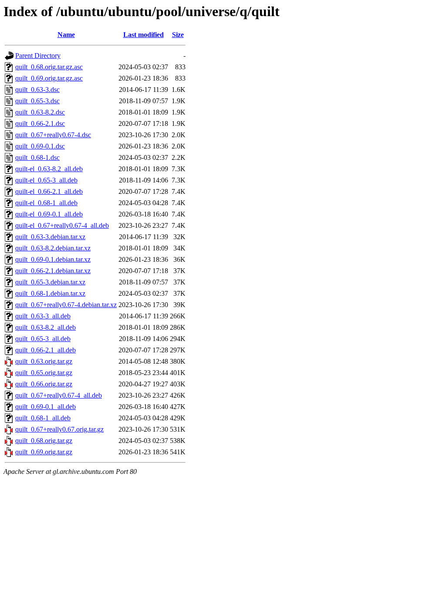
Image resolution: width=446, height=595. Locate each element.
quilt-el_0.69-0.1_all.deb (49, 214)
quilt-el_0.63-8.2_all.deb (49, 168)
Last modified (143, 34)
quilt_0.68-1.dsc (37, 157)
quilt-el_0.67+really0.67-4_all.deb (62, 225)
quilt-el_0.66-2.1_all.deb (49, 191)
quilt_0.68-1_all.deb (43, 418)
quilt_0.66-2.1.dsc (40, 123)
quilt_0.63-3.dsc (37, 89)
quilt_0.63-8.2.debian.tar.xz (53, 248)
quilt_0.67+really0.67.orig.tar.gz (59, 429)
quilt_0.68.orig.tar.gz (43, 440)
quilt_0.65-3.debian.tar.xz (50, 282)
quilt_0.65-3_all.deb (43, 338)
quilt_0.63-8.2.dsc (40, 112)
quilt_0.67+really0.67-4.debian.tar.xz (66, 304)
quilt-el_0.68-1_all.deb (46, 202)
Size (178, 34)
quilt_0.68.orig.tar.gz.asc (49, 67)
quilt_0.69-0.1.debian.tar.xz (53, 259)
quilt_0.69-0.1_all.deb (45, 406)
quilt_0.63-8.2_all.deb (45, 327)
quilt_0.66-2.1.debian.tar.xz (53, 270)
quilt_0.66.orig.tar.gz (43, 384)
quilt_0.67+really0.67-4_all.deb (58, 395)
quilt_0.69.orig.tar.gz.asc (49, 78)
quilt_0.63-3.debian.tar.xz (50, 236)
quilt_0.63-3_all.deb (43, 316)
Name (66, 34)
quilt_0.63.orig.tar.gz (43, 361)
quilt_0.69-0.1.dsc (40, 146)
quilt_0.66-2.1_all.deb (45, 350)
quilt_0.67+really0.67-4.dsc (53, 135)
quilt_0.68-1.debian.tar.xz (50, 293)
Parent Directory (38, 55)
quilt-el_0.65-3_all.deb (46, 180)
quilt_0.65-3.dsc (37, 101)
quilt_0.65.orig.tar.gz (43, 372)
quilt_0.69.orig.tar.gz (43, 452)
